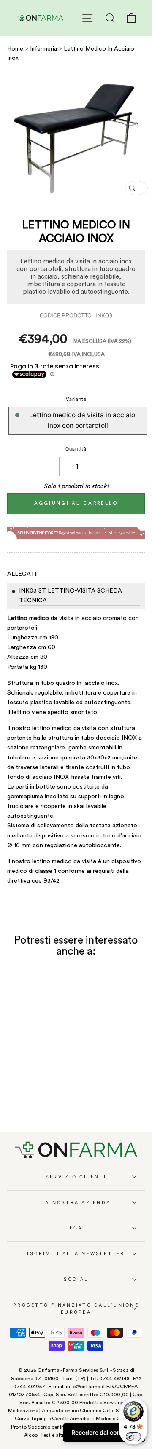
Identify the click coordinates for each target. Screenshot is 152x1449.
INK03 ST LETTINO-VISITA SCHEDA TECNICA (70, 595)
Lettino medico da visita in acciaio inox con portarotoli (82, 420)
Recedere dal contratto (104, 1432)
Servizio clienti (76, 1177)
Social (76, 1279)
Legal (75, 1228)
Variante (76, 399)
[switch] (133, 1436)
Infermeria (44, 49)
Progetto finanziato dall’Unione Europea (76, 1308)
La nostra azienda (76, 1202)
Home (15, 49)
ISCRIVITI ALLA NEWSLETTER (76, 1253)
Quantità (76, 449)
